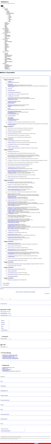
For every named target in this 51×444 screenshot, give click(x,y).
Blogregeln (6, 30)
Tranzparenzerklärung (10, 13)
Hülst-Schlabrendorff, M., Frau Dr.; (13, 250)
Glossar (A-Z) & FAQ (8, 59)
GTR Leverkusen (7, 36)
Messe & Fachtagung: (3, 311)
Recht (6, 48)
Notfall (9, 108)
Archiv (6, 37)
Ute (9, 20)
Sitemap (6, 27)
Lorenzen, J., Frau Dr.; (11, 210)
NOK (37, 443)
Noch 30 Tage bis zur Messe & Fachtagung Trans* (10, 358)
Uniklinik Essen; (10, 232)
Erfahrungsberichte (8, 56)
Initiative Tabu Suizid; (11, 98)
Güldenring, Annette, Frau (12, 142)
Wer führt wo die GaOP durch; (13, 123)
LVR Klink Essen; (11, 212)
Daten (6, 60)
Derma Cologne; (10, 243)
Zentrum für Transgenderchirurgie (13, 239)
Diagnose (6, 54)
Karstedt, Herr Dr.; (11, 201)
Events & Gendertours (8, 41)
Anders (6, 43)
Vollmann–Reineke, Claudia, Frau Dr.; (14, 235)
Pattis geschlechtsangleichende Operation (14, 111)
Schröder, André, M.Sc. (11, 226)
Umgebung (27, 97)
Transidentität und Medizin (12, 120)
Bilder (6, 25)
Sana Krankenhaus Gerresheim (13, 224)
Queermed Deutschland (11, 115)
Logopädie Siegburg (11, 256)
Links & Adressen (8, 58)
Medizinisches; (10, 105)
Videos (6, 26)
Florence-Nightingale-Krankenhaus (13, 189)
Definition (6, 53)
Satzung (8, 12)
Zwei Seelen (7, 50)
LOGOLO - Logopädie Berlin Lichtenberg (15, 131)
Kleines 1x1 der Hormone (12, 102)
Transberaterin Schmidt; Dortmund (13, 230)
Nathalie (10, 17)
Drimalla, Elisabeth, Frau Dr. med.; (13, 156)
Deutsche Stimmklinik (11, 140)
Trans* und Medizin (6, 283)
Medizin (6, 47)
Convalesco (10, 184)
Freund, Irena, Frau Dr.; (11, 247)
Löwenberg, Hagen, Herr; (12, 209)
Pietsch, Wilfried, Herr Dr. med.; (13, 220)
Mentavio (9, 106)
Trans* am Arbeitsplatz (6, 369)
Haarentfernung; (10, 95)
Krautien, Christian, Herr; (12, 205)
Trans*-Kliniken (10, 117)
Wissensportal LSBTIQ (11, 124)
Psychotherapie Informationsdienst (13, 113)
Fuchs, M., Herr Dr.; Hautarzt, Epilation (14, 190)
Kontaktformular (7, 68)
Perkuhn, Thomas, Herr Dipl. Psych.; (14, 219)
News (6, 62)
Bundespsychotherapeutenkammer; (13, 85)
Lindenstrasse (7, 46)
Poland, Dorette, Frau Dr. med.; (13, 274)
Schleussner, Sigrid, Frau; (12, 225)
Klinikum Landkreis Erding (12, 270)
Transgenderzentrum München (13, 276)
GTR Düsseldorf (7, 35)
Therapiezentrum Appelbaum (12, 260)
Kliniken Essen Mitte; (11, 203)
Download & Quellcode (8, 61)
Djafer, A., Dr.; (10, 186)
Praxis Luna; (10, 171)
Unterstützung (7, 23)
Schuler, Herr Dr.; (11, 137)
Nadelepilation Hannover (12, 167)
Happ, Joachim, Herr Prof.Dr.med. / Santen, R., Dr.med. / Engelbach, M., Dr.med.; (21, 263)
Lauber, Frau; (10, 207)
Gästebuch (6, 67)
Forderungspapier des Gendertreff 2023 (14, 92)
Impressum (7, 64)
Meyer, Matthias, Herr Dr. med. (13, 133)
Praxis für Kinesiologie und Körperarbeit (14, 170)
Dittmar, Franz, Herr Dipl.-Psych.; (13, 279)
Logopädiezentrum (11, 213)
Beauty (6, 57)
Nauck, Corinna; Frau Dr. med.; (13, 168)
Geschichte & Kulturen (8, 55)
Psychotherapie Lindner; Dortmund (13, 222)
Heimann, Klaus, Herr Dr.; (12, 249)
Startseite (6, 8)
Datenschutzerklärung (8, 65)
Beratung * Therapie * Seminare (13, 146)
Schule (6, 49)
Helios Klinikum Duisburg (12, 196)
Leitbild (8, 10)
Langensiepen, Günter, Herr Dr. (13, 255)
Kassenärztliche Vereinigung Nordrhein (14, 101)
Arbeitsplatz (7, 44)
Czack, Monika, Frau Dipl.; (12, 153)
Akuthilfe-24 (10, 81)
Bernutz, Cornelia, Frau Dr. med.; (13, 269)
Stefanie (10, 19)
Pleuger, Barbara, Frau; (11, 221)
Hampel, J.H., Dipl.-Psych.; (12, 193)
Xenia (10, 21)
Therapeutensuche (11, 118)
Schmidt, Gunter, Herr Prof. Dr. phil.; (14, 147)
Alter (5, 42)
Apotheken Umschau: (11, 82)
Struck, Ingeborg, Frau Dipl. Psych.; (13, 228)
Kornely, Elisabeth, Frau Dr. (12, 204)
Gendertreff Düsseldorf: (3, 313)
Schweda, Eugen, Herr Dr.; (12, 265)
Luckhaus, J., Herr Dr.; (11, 211)
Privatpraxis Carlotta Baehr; (12, 172)
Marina (10, 16)
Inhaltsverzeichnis (8, 32)
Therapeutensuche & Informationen (13, 119)
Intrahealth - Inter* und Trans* (13, 99)
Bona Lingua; (10, 151)
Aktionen (6, 40)
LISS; (9, 165)
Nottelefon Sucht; (11, 109)
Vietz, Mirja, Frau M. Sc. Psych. (13, 234)
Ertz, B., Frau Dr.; (11, 245)
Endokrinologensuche (11, 90)
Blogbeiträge (7, 29)
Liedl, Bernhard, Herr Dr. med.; (13, 272)
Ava (9, 15)
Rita (9, 18)
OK (35, 443)
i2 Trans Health (10, 97)
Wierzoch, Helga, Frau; (11, 237)
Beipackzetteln (10, 84)
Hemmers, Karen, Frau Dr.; (12, 197)
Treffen (6, 34)
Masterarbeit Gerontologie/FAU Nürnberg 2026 (10, 355)
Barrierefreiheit (7, 66)
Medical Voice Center (11, 104)
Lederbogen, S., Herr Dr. (12, 208)
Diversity (6, 45)
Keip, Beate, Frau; (11, 252)
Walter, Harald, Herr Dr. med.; (13, 176)
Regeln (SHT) (7, 38)
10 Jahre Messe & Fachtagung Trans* (8, 356)
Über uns (6, 24)
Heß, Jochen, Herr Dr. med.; (12, 198)
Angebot (6, 22)
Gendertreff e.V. (5, 1)
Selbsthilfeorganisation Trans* (7, 367)
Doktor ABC (10, 88)
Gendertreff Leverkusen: (3, 315)
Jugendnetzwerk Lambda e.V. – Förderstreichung (10, 357)
